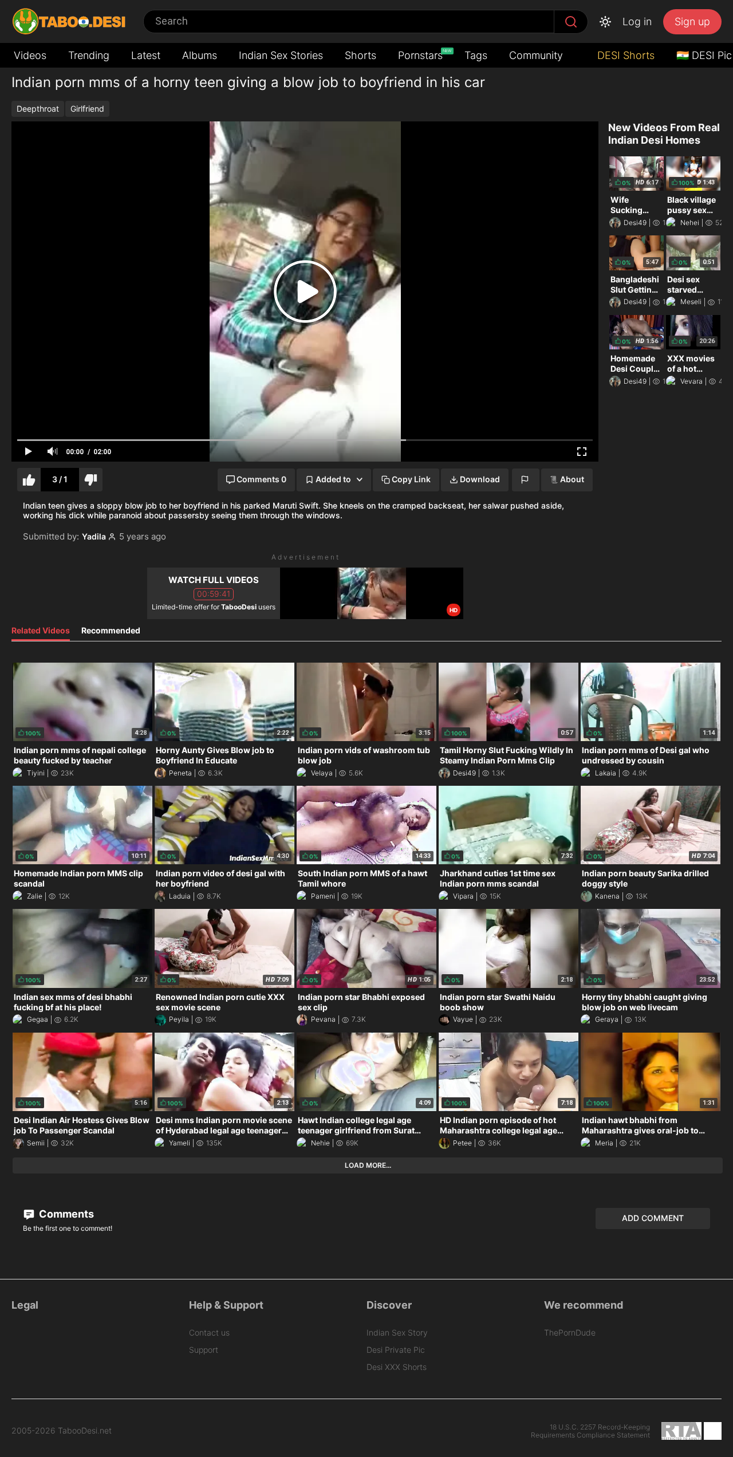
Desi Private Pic (395, 1349)
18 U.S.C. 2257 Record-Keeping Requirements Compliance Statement (590, 1431)
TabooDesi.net (85, 1430)
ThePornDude (570, 1332)
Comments (65, 1214)
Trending (88, 55)
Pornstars (421, 54)
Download (480, 479)
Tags (475, 55)
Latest (145, 55)
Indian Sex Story (397, 1332)
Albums (199, 55)
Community (536, 55)
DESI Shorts (624, 55)
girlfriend (87, 108)
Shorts (360, 55)
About (572, 479)
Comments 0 (261, 479)
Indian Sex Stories (281, 55)
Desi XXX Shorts (396, 1367)
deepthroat (38, 108)
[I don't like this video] (91, 479)
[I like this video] (29, 479)
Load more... (368, 1165)
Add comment (653, 1218)
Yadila (94, 536)
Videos (30, 55)
